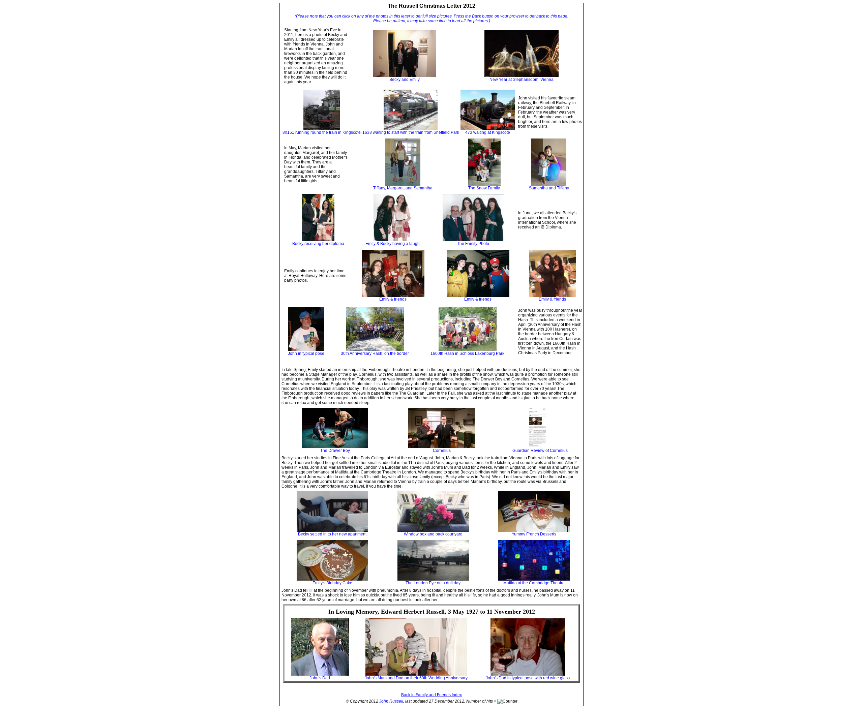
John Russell (391, 701)
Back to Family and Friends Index (431, 694)
